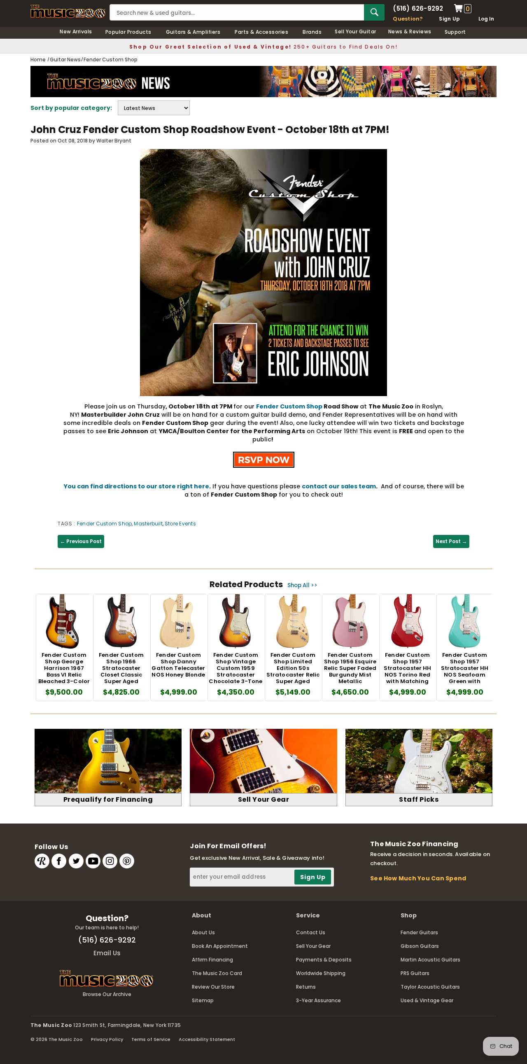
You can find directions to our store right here (136, 486)
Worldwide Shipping (320, 973)
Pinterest (126, 861)
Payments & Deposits (324, 959)
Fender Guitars (419, 932)
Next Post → (451, 541)
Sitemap (203, 1000)
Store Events (180, 523)
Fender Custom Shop (289, 406)
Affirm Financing (212, 959)
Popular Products (128, 31)
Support (455, 31)
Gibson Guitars (420, 946)
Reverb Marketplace (42, 861)
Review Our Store (213, 986)
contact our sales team (339, 486)
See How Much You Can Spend (418, 878)
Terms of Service (150, 1039)
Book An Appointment (220, 946)
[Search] (374, 12)
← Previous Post (81, 541)
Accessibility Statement (207, 1039)
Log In (486, 18)
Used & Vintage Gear (427, 1000)
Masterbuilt (148, 523)
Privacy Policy (107, 1039)
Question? (408, 19)
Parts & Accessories (261, 31)
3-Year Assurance (318, 1000)
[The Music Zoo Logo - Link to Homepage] (67, 11)
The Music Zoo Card (217, 973)
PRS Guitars (415, 973)
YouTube (93, 861)
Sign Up (449, 18)
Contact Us (310, 932)
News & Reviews (409, 31)
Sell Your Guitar (355, 31)
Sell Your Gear (313, 946)
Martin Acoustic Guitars (430, 959)
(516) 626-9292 (418, 8)
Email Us (107, 953)
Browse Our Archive (107, 994)
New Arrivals (76, 31)
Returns (306, 986)
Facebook (58, 861)
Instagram (110, 861)
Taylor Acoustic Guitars (430, 986)
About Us (203, 932)
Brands (312, 31)
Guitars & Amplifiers (193, 31)
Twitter (76, 861)
